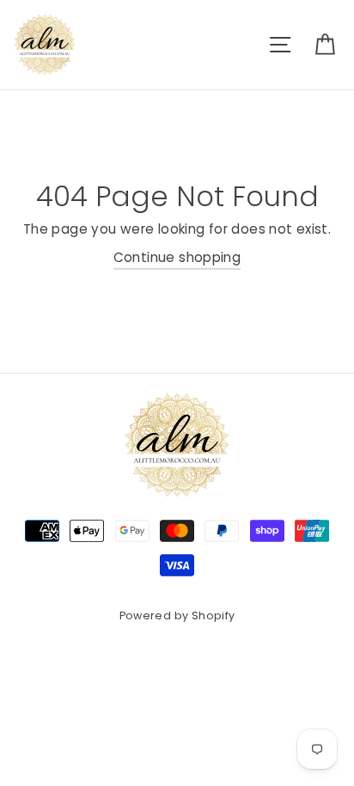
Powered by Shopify (177, 615)
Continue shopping (177, 257)
